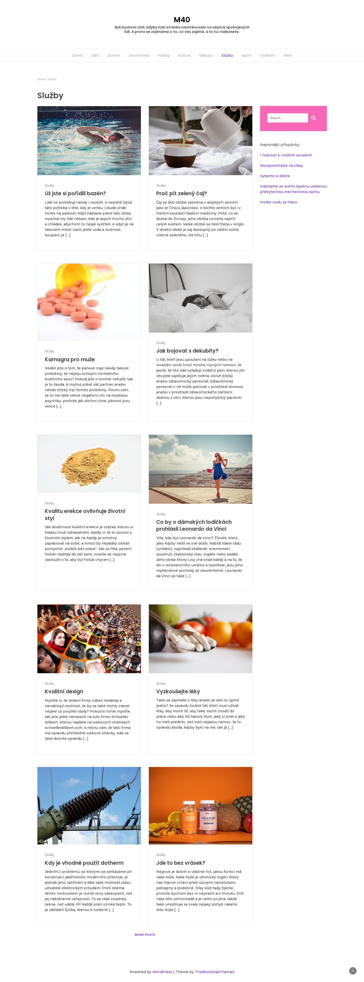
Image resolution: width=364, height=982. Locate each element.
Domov (113, 55)
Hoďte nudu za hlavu (278, 202)
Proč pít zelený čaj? (181, 193)
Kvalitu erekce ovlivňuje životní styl (85, 514)
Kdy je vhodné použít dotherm (84, 862)
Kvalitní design (64, 691)
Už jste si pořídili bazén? (75, 193)
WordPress (162, 972)
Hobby (163, 55)
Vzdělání (267, 55)
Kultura (184, 55)
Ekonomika (139, 55)
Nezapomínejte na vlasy (281, 165)
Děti (95, 55)
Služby (227, 55)
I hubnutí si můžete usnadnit (286, 155)
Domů (77, 55)
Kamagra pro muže (70, 359)
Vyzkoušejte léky (178, 691)
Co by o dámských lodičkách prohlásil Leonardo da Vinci (194, 525)
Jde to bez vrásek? (180, 862)
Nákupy (206, 55)
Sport (246, 55)
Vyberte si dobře (275, 176)
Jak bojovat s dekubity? (187, 350)
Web (288, 55)
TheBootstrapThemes (214, 972)
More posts (145, 934)
